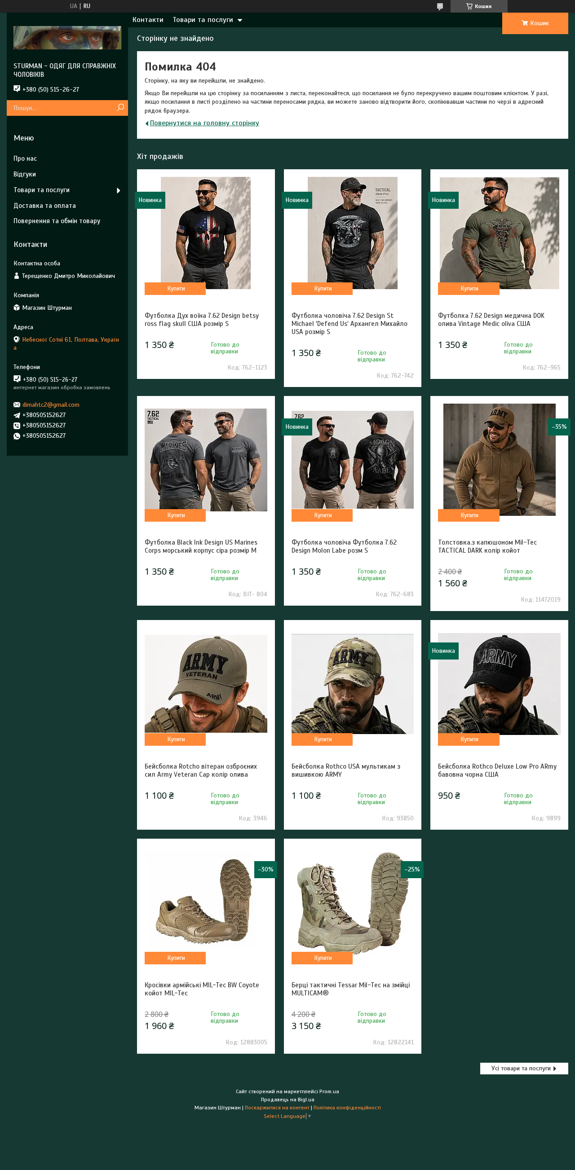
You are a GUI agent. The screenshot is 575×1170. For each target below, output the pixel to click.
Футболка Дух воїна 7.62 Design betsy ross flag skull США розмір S (202, 320)
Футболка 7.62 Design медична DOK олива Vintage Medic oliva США (491, 320)
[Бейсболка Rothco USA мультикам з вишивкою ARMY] (353, 684)
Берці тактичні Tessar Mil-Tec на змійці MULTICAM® (351, 989)
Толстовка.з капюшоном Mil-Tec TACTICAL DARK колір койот (487, 546)
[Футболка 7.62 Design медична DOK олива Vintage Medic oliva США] (499, 233)
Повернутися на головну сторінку (204, 123)
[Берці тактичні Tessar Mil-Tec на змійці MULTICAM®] (353, 902)
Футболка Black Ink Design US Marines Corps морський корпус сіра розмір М (201, 546)
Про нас (25, 158)
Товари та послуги (202, 19)
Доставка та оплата (44, 206)
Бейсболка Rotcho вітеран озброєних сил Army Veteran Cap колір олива (201, 770)
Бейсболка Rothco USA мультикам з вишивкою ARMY (346, 770)
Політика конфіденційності (347, 1107)
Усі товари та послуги (521, 1068)
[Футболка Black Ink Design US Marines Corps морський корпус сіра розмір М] (206, 460)
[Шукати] (120, 108)
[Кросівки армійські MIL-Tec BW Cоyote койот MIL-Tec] (206, 902)
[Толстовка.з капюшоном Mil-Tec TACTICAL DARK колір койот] (499, 460)
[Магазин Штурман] (67, 37)
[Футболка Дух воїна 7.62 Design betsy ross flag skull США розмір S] (206, 233)
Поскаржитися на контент (277, 1107)
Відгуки (24, 174)
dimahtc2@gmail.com (51, 405)
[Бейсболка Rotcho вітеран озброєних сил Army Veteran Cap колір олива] (206, 684)
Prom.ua (329, 1091)
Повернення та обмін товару (56, 221)
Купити (176, 288)
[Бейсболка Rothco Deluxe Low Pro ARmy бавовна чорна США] (499, 684)
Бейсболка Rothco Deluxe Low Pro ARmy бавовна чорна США (497, 770)
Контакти (148, 19)
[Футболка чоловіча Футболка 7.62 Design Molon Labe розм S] (353, 460)
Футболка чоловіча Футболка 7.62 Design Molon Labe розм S (344, 546)
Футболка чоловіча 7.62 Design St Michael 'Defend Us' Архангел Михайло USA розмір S (349, 324)
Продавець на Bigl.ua (287, 1099)
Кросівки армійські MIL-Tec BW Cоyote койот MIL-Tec (202, 989)
